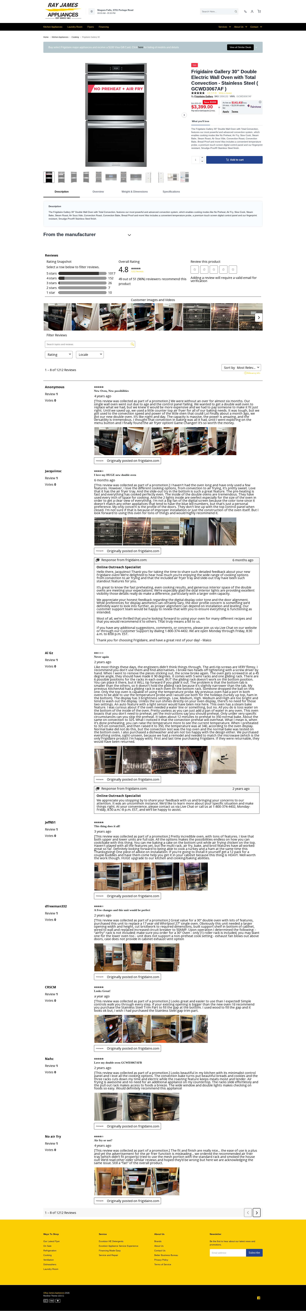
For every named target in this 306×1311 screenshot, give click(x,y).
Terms (235, 111)
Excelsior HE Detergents (111, 1241)
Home (46, 37)
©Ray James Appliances (54, 1293)
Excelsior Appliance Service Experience (118, 1246)
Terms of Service (162, 1264)
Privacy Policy (161, 1260)
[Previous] (47, 115)
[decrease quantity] (202, 162)
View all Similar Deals (240, 47)
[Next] (184, 115)
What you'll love (200, 121)
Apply (226, 111)
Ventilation (48, 1260)
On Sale (47, 1246)
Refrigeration (49, 1250)
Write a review (225, 93)
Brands (157, 1241)
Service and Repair (108, 1255)
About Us (159, 1246)
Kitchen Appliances (60, 37)
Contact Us (159, 1250)
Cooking (75, 37)
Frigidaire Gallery (203, 96)
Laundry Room (50, 1269)
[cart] (259, 11)
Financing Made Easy (110, 1250)
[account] (252, 11)
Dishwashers (49, 1264)
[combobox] (219, 11)
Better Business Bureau (166, 1255)
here (140, 47)
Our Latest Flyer (51, 1241)
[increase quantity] (202, 158)
